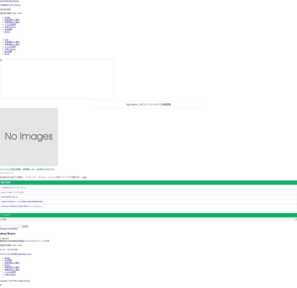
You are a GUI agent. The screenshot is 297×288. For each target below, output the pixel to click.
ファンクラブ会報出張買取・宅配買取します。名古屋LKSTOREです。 (27, 169)
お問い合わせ (10, 27)
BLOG (7, 32)
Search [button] (25, 226)
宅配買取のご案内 (12, 22)
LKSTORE (9, 1)
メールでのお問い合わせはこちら (17, 254)
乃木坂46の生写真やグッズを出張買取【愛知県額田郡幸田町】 (22, 201)
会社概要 (8, 29)
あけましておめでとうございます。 (13, 192)
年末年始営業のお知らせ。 (10, 197)
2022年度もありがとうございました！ (14, 188)
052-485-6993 (5, 9)
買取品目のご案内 (12, 270)
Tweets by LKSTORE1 (9, 229)
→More (84, 177)
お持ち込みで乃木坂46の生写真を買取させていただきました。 (22, 206)
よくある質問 (10, 25)
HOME (7, 17)
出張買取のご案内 (12, 20)
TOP (6, 40)
